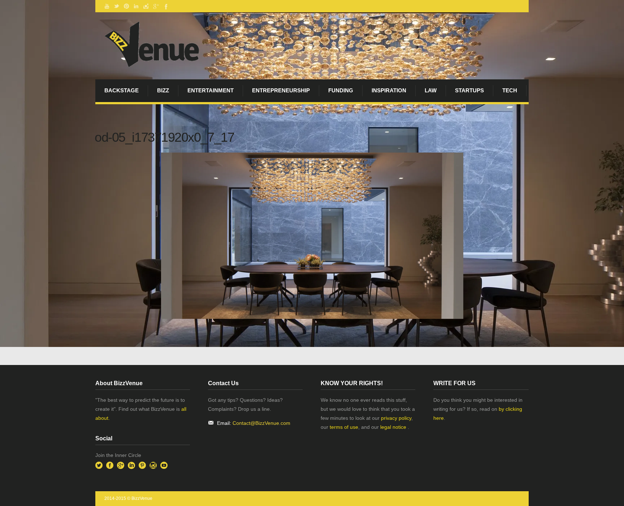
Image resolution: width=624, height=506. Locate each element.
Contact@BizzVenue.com (261, 423)
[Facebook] (165, 6)
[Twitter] (117, 6)
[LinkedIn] (136, 6)
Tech (509, 90)
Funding (340, 90)
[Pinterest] (126, 6)
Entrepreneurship (281, 90)
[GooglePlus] (156, 6)
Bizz (163, 90)
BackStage (121, 90)
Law (431, 90)
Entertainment (210, 90)
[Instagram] (146, 6)
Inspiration (389, 90)
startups (469, 90)
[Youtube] (107, 6)
